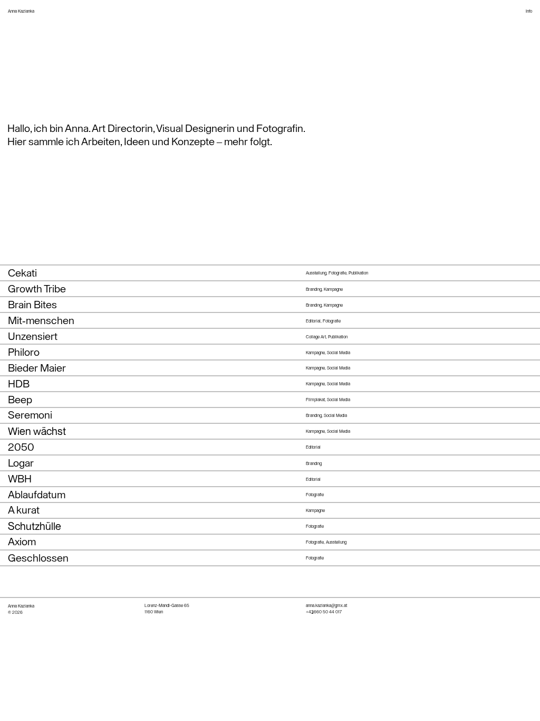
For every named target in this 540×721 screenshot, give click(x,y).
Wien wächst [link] (37, 431)
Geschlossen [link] (38, 558)
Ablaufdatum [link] (36, 495)
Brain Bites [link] (32, 305)
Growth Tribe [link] (37, 289)
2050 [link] (21, 447)
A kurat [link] (24, 510)
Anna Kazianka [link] (21, 11)
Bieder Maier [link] (37, 368)
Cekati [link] (22, 273)
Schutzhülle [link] (34, 526)
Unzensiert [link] (32, 336)
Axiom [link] (22, 542)
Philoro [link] (24, 352)
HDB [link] (19, 384)
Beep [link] (20, 400)
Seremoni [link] (30, 415)
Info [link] (529, 11)
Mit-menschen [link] (41, 321)
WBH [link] (20, 479)
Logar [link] (21, 463)
